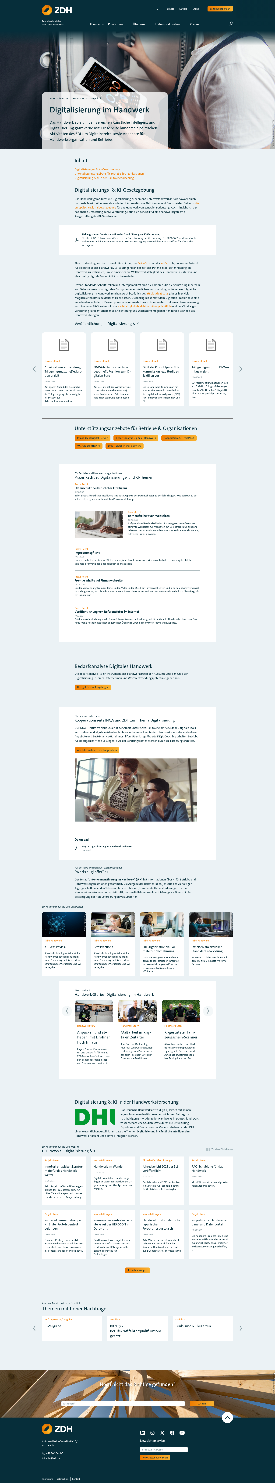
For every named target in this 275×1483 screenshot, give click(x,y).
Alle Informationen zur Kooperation (97, 750)
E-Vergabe (53, 1326)
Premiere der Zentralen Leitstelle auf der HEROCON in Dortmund (113, 1224)
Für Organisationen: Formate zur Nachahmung (159, 949)
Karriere (183, 9)
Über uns (64, 98)
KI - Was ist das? (55, 947)
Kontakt (76, 1478)
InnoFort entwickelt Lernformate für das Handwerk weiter (64, 1170)
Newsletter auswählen (155, 1457)
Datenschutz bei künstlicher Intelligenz (101, 488)
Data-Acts (144, 263)
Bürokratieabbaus (157, 293)
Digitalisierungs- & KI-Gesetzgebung (97, 169)
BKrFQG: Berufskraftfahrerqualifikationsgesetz (136, 1331)
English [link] (196, 9)
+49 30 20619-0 (54, 1453)
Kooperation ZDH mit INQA (179, 438)
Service (170, 9)
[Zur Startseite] (57, 10)
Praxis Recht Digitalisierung (92, 438)
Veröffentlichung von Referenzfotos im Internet (107, 612)
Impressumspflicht (87, 553)
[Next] (241, 369)
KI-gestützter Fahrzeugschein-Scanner (180, 1035)
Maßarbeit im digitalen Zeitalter (136, 1035)
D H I (159, 9)
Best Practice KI (104, 947)
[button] (109, 24)
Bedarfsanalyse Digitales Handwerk (136, 438)
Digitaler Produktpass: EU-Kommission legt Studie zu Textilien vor (161, 371)
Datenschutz (62, 1478)
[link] (137, 240)
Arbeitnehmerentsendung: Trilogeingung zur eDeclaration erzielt (63, 371)
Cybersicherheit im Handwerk (124, 446)
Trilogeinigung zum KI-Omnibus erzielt (210, 369)
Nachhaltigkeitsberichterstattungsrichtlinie (145, 306)
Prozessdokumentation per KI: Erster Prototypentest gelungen (63, 1224)
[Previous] (34, 369)
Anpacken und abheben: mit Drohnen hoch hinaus (94, 1037)
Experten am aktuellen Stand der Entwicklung (207, 949)
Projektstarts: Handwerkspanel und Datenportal (210, 1222)
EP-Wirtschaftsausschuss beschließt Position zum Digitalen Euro (112, 371)
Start (52, 98)
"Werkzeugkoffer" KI (88, 446)
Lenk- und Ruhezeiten (193, 1326)
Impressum (47, 1478)
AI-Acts (165, 263)
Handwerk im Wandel (108, 1166)
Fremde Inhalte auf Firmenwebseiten (99, 580)
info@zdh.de (53, 1458)
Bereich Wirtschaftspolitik (87, 98)
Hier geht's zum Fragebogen (93, 687)
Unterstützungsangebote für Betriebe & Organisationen (109, 174)
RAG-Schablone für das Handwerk (207, 1168)
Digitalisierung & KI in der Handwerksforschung (104, 178)
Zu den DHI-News (222, 1149)
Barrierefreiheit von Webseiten (149, 516)
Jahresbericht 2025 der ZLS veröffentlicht (161, 1168)
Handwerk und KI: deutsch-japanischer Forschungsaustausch (161, 1224)
